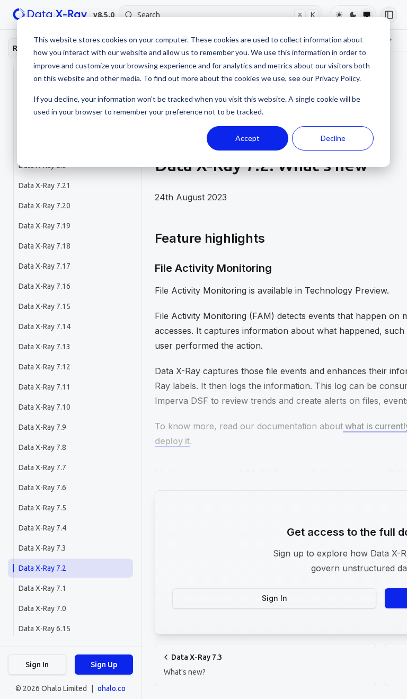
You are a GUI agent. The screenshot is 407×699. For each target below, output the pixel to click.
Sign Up (104, 664)
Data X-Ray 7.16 (44, 286)
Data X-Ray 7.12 (44, 366)
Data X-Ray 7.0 (42, 608)
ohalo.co (112, 688)
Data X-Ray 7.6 (42, 487)
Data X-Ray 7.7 (42, 467)
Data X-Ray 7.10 (44, 407)
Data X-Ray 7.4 (42, 528)
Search (226, 15)
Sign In (37, 664)
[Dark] (353, 15)
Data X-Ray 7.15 (44, 306)
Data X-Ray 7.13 (44, 346)
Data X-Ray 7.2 (42, 568)
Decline (333, 138)
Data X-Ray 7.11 (44, 387)
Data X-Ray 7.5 (42, 507)
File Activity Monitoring (213, 268)
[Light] (339, 15)
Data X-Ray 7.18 (44, 246)
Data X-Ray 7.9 (42, 427)
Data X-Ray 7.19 (44, 226)
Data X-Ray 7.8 (42, 447)
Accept (247, 138)
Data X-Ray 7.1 (42, 588)
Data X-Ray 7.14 (44, 326)
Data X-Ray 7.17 (44, 266)
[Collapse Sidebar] (389, 14)
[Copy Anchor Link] (273, 238)
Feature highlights (210, 238)
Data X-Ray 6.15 (44, 628)
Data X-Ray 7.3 (42, 548)
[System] (367, 15)
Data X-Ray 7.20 (44, 205)
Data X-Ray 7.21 (44, 185)
